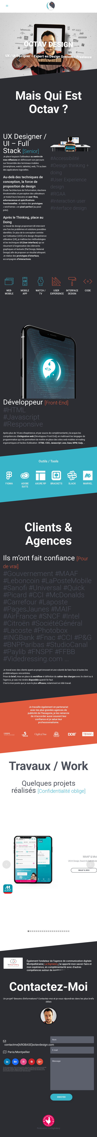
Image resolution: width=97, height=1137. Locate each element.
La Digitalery (51, 964)
